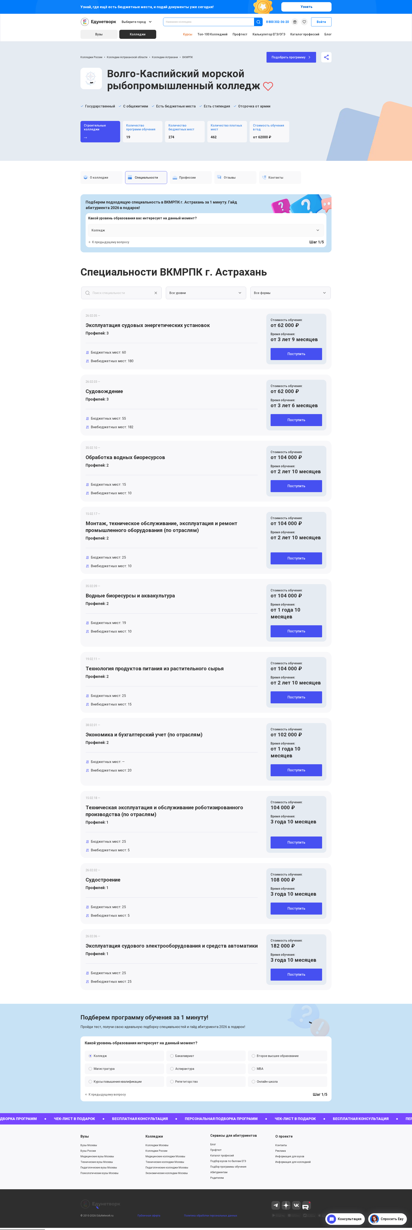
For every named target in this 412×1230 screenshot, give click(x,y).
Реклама (280, 1150)
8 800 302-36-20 (277, 22)
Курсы (187, 34)
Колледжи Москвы (156, 1145)
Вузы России (88, 1150)
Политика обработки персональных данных (210, 1215)
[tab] (101, 177)
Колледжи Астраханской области (127, 57)
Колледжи (154, 1136)
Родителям (217, 1177)
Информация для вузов (289, 1156)
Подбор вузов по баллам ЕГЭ (228, 1161)
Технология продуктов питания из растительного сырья (155, 669)
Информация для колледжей (293, 1162)
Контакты (281, 1145)
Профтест (240, 34)
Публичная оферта (149, 1215)
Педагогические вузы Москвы (98, 1167)
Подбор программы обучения (228, 1166)
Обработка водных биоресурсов (125, 457)
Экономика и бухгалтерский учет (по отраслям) (144, 735)
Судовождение (104, 391)
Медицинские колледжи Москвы (165, 1156)
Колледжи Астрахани (165, 57)
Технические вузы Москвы (96, 1162)
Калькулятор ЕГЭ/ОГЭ (269, 34)
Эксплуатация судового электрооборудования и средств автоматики (172, 946)
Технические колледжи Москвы (164, 1162)
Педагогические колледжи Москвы (166, 1167)
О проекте (284, 1136)
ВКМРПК (187, 57)
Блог (328, 34)
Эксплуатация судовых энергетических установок (148, 325)
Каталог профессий (304, 34)
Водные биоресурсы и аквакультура (130, 596)
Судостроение (103, 880)
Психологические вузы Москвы (99, 1173)
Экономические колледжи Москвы (166, 1173)
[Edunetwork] (98, 22)
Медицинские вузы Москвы (97, 1156)
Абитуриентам (218, 1172)
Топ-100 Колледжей (212, 34)
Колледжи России (91, 57)
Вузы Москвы (88, 1145)
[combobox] (211, 21)
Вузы (84, 1136)
